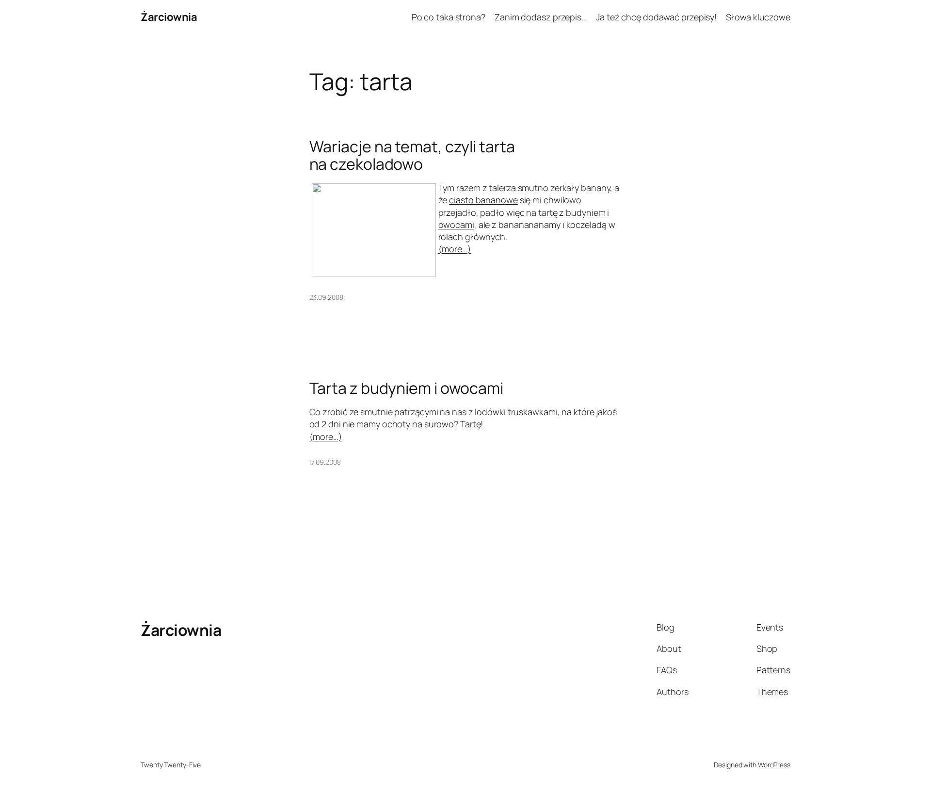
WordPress (774, 764)
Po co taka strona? (448, 17)
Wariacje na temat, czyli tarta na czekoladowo (412, 155)
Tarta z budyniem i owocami (406, 388)
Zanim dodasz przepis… (541, 17)
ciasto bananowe (483, 200)
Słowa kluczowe (758, 17)
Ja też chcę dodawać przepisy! (656, 17)
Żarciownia (169, 17)
